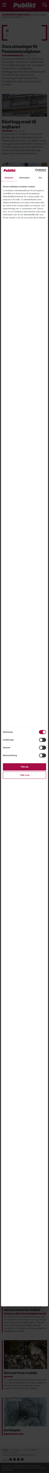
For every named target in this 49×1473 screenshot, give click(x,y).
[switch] (42, 740)
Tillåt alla (24, 767)
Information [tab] (24, 178)
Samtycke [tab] (9, 178)
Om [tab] (40, 178)
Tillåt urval (24, 775)
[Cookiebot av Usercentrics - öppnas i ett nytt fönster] (35, 170)
